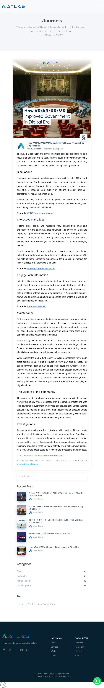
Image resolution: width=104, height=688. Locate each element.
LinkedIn (78, 651)
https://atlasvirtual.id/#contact (50, 455)
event (52, 604)
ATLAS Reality (35, 148)
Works (53, 651)
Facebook (79, 642)
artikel (30, 604)
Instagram (79, 647)
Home (53, 642)
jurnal (21, 604)
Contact (54, 655)
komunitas (42, 604)
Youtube (78, 655)
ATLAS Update (57, 148)
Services (54, 647)
